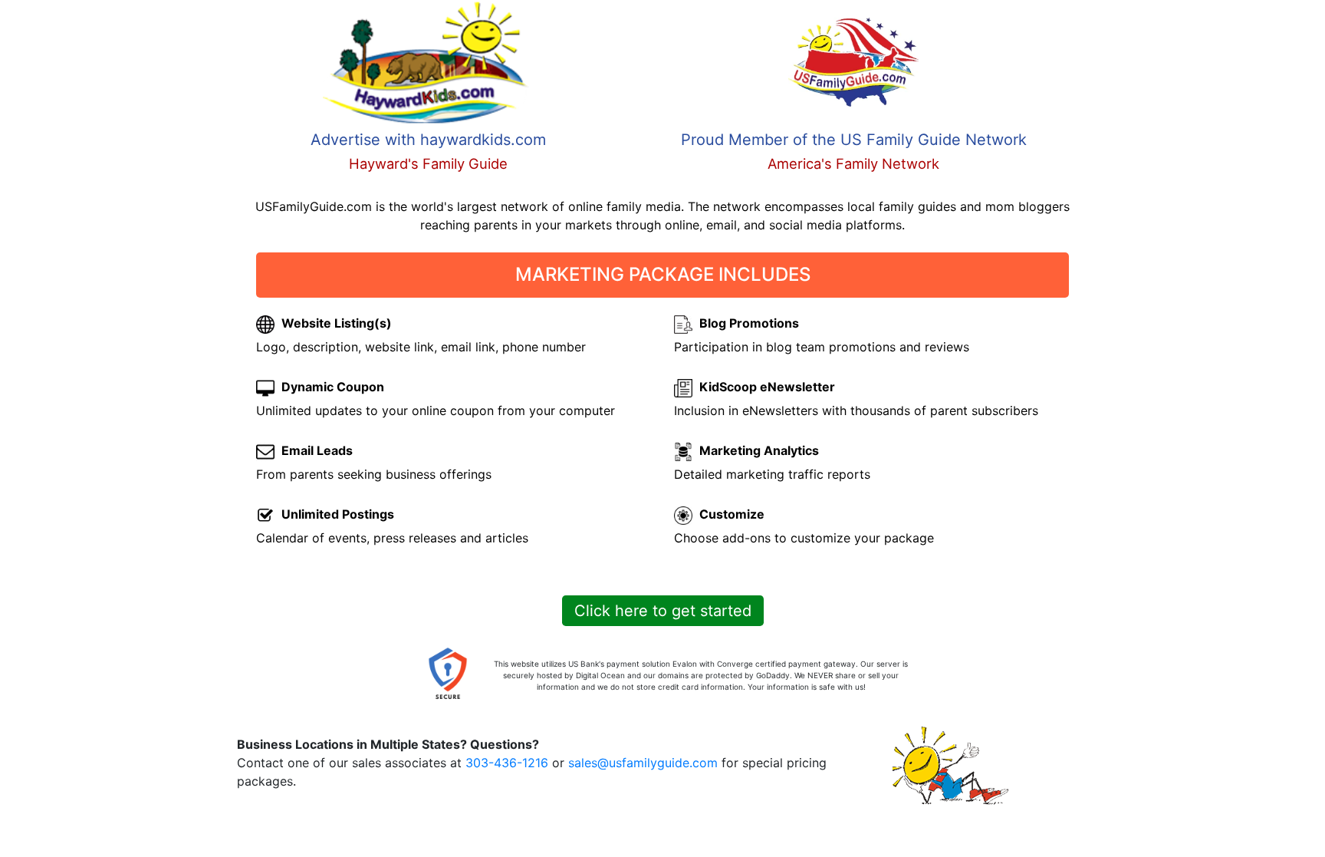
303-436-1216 (506, 762)
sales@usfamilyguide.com (643, 762)
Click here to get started (662, 611)
